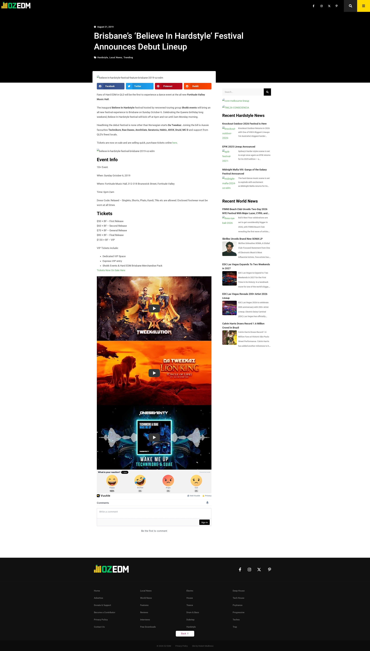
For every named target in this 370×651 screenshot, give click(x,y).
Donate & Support (102, 605)
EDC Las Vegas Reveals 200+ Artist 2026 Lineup (244, 295)
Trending (128, 57)
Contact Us (99, 627)
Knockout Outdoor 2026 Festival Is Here (244, 123)
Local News (115, 57)
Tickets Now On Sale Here (111, 270)
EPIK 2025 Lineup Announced (238, 146)
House (189, 598)
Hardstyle (102, 57)
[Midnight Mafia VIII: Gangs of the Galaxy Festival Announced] (229, 183)
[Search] (267, 92)
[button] (110, 86)
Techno (236, 619)
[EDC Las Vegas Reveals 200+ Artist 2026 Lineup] (229, 308)
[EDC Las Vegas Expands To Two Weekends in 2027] (229, 278)
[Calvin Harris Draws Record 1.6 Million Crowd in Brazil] (229, 337)
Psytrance (237, 605)
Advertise (98, 598)
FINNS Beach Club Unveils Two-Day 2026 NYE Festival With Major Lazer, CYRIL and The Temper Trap (245, 211)
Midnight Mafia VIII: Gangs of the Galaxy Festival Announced (244, 171)
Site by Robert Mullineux (202, 646)
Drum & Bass (192, 612)
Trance (189, 605)
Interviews (145, 619)
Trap (235, 627)
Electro (189, 590)
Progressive (238, 612)
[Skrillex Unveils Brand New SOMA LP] (229, 249)
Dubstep (190, 619)
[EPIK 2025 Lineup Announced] (229, 156)
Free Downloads (148, 627)
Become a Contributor (104, 612)
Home (97, 590)
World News (146, 598)
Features (144, 605)
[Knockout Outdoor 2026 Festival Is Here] (229, 133)
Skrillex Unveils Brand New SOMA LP (242, 238)
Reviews (144, 612)
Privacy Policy (101, 619)
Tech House (238, 598)
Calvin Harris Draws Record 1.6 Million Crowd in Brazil (243, 325)
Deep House (239, 590)
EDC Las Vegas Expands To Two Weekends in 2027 (246, 266)
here (174, 142)
